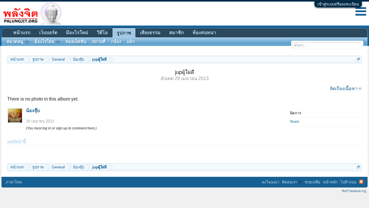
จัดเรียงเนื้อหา (343, 88)
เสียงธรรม (150, 32)
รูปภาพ (124, 32)
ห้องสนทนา (204, 32)
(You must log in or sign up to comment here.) (61, 128)
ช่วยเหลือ (312, 182)
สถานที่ (99, 41)
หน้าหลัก (330, 182)
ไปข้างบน (348, 182)
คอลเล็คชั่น (76, 41)
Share (294, 122)
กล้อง (116, 41)
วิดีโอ (102, 32)
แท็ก (131, 41)
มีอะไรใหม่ (77, 32)
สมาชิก (176, 32)
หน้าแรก (22, 32)
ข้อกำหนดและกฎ (354, 191)
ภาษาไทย (14, 182)
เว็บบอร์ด (48, 32)
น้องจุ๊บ (33, 110)
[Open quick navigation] (358, 59)
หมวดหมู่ (15, 41)
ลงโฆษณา (270, 182)
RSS (361, 182)
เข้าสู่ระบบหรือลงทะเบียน (338, 4)
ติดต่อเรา (290, 182)
